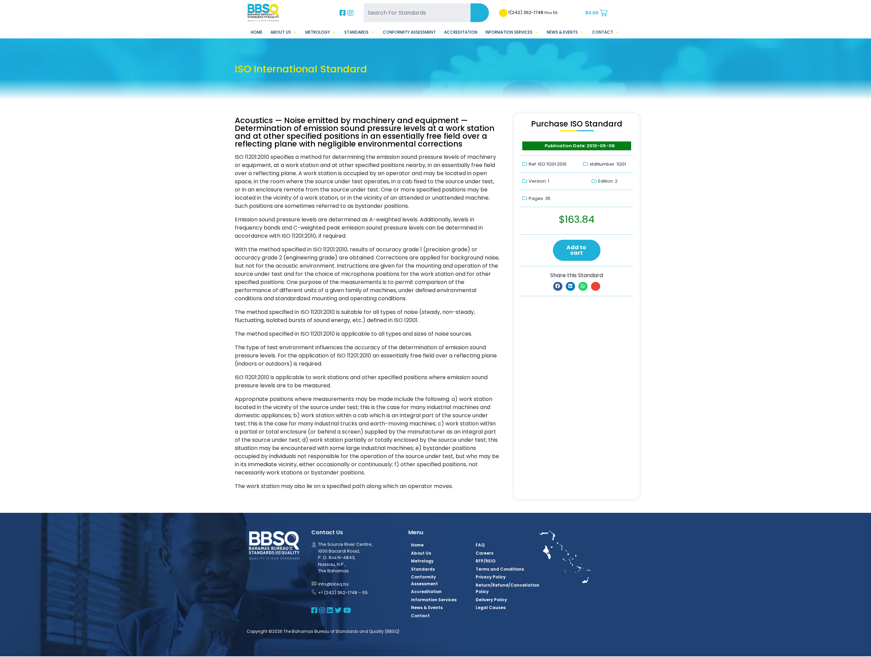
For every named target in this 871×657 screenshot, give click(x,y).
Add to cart (576, 250)
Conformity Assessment (409, 32)
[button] (557, 286)
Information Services (509, 32)
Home (256, 32)
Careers (484, 553)
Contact (602, 32)
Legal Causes (491, 607)
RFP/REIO (485, 561)
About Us (280, 32)
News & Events (562, 32)
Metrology (317, 32)
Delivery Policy (491, 600)
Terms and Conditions (500, 569)
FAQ (480, 545)
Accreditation (460, 32)
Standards (356, 32)
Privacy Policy (491, 577)
